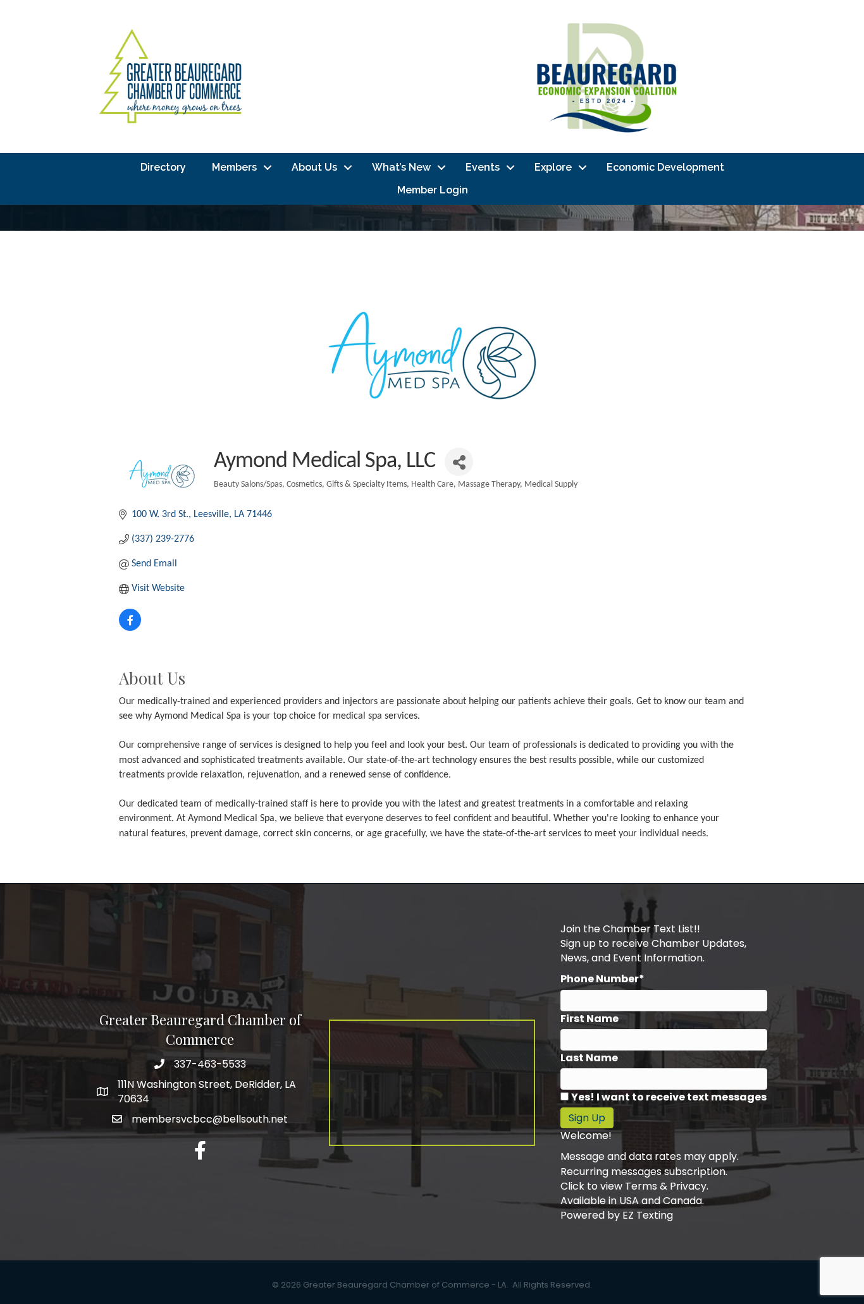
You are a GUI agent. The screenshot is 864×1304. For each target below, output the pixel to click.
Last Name (589, 1058)
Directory (163, 167)
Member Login (432, 190)
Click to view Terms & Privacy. (634, 1186)
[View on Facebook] (130, 628)
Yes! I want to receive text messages (669, 1097)
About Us (314, 167)
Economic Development (665, 167)
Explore (553, 167)
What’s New (401, 167)
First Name (589, 1018)
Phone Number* (602, 979)
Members (234, 167)
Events (483, 167)
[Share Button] (459, 462)
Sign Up (587, 1118)
